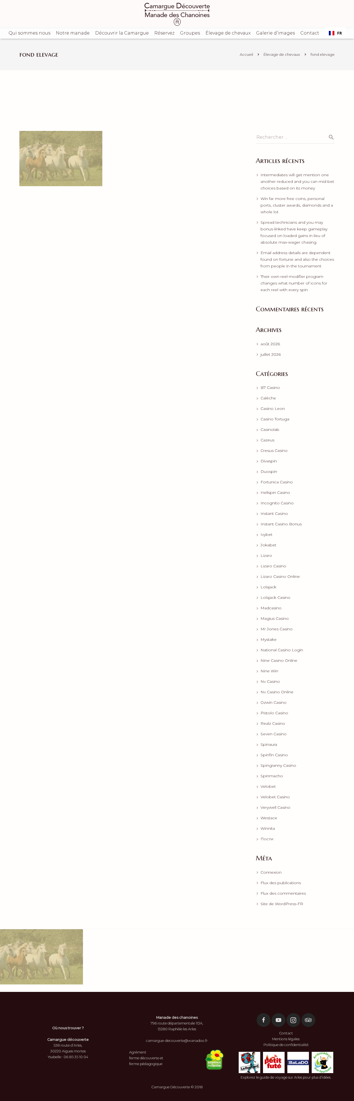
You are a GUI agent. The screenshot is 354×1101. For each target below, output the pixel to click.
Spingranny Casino (278, 765)
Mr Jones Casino (277, 628)
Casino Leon (273, 408)
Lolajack (268, 586)
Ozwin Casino (274, 702)
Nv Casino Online (277, 691)
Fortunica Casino (277, 482)
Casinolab (270, 429)
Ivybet (266, 534)
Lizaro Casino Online (280, 576)
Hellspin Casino (275, 492)
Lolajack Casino (275, 597)
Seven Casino (274, 733)
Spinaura (269, 744)
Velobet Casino (275, 796)
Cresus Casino (274, 450)
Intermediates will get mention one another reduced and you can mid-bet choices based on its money (297, 181)
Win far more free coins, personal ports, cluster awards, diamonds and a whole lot (297, 205)
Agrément (137, 1052)
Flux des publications (281, 882)
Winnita (268, 828)
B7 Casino (270, 387)
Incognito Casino (277, 503)
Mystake (269, 639)
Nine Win (269, 670)
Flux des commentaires (283, 893)
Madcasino (271, 607)
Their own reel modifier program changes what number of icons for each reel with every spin (294, 283)
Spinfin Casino (274, 754)
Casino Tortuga (275, 419)
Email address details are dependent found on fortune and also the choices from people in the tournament (297, 259)
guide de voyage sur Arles (281, 1077)
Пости (267, 838)
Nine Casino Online (279, 660)
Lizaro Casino (273, 565)
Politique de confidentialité (286, 1045)
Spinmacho (272, 775)
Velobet (268, 786)
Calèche (268, 398)
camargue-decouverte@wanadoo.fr (177, 1041)
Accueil (246, 54)
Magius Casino (275, 618)
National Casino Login (282, 649)
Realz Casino (273, 723)
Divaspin (269, 461)
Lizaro (266, 555)
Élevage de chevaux (282, 54)
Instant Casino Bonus (281, 523)
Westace (269, 817)
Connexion (271, 872)
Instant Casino (274, 513)
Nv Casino (270, 681)
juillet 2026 (271, 354)
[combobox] (335, 33)
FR (339, 33)
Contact (286, 1033)
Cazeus (267, 440)
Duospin (269, 471)
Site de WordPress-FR (282, 903)
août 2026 (270, 343)
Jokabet (268, 544)
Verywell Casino (275, 807)
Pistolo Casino (274, 712)
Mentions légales (286, 1039)
